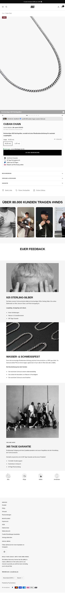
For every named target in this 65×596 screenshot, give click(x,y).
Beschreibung (6, 173)
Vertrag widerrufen (7, 537)
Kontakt (4, 505)
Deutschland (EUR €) (8, 578)
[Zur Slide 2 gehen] (29, 115)
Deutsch (19, 578)
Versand (4, 511)
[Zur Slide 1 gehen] (27, 115)
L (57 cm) (17, 143)
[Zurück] (2, 115)
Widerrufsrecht (6, 531)
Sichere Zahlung (40, 190)
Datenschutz (5, 527)
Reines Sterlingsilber (24, 190)
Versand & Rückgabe (9, 178)
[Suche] (6, 7)
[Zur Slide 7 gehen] (38, 115)
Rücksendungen (6, 514)
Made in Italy (8, 190)
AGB (3, 524)
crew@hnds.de (14, 572)
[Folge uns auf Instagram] (4, 551)
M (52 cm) (8, 143)
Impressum (5, 521)
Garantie (5, 183)
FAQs (3, 508)
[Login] (58, 7)
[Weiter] (62, 115)
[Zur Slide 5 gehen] (34, 115)
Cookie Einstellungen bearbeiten (11, 534)
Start (3, 13)
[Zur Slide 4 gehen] (32, 115)
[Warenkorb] (62, 7)
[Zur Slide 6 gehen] (36, 115)
